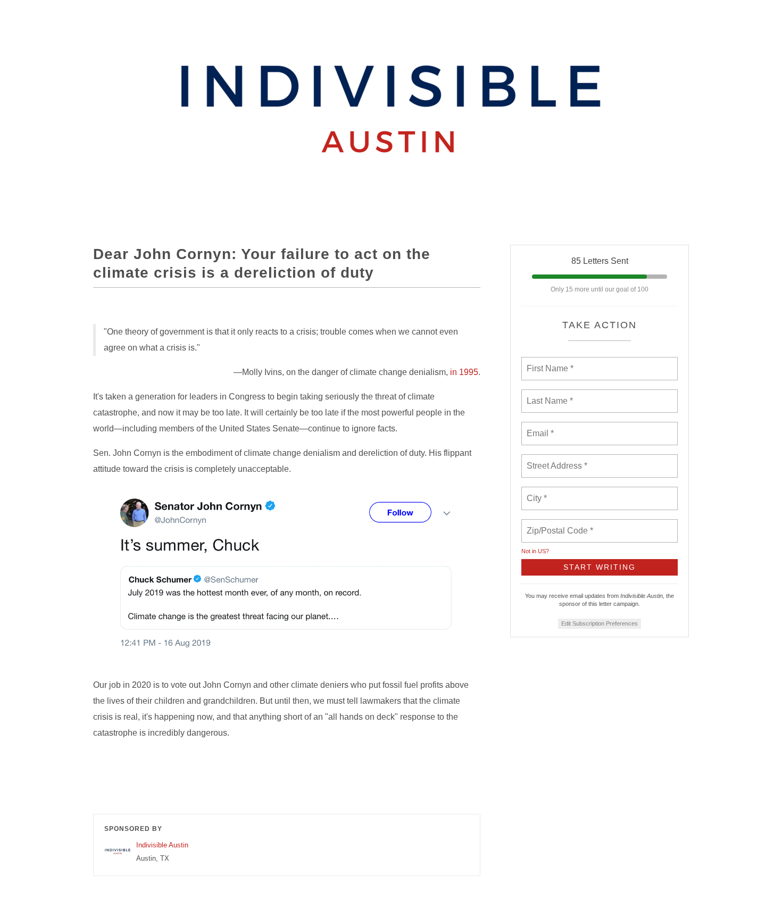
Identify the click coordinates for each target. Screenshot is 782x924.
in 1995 (464, 372)
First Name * (549, 362)
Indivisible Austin (162, 845)
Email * (539, 427)
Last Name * (547, 395)
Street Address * (557, 459)
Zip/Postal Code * (558, 524)
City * (537, 492)
